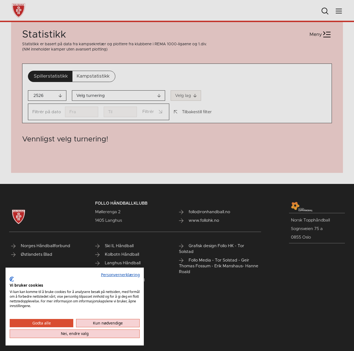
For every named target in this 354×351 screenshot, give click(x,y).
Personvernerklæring (120, 274)
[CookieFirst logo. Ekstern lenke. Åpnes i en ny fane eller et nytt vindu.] (12, 279)
